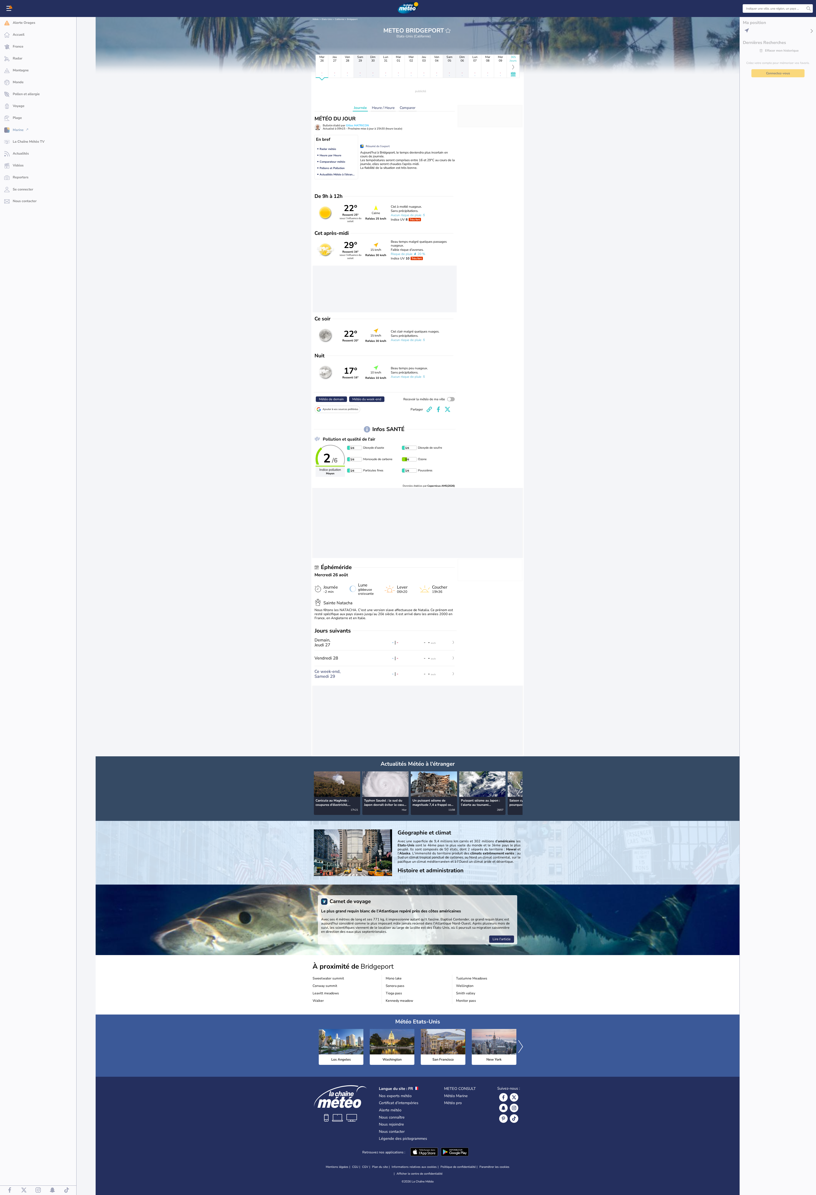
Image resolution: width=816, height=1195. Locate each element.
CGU (355, 1167)
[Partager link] (429, 409)
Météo (316, 19)
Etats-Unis (327, 19)
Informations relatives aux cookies (414, 1167)
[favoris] (448, 31)
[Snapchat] (503, 1108)
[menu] (9, 8)
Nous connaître (392, 1117)
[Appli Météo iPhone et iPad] (424, 1152)
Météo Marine (456, 1095)
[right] (519, 788)
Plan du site (380, 1167)
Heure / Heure (383, 107)
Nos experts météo (395, 1095)
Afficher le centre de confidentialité (419, 1173)
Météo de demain (331, 399)
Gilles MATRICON (357, 125)
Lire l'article (502, 939)
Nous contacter (392, 1131)
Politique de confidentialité (458, 1167)
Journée (360, 107)
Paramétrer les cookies (494, 1167)
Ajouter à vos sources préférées (340, 409)
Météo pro (453, 1102)
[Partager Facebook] (438, 409)
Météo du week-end (366, 399)
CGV (365, 1167)
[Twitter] (514, 1097)
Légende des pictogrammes (403, 1138)
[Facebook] (503, 1097)
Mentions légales (337, 1167)
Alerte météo (390, 1110)
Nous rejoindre (391, 1124)
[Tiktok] (514, 1118)
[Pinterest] (503, 1118)
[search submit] (808, 8)
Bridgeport (352, 19)
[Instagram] (514, 1108)
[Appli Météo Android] (455, 1152)
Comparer (407, 107)
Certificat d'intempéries (398, 1102)
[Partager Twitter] (447, 409)
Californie (339, 19)
